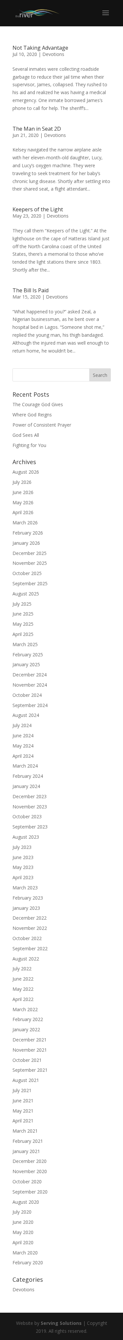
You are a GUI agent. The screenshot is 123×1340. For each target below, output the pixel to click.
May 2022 (22, 989)
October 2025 (27, 573)
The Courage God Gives (37, 404)
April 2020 (22, 1242)
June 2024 (22, 735)
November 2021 (29, 1050)
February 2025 (27, 654)
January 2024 (26, 786)
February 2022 (27, 1019)
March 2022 (25, 1009)
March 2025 (25, 644)
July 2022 (21, 968)
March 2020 (25, 1252)
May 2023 (22, 867)
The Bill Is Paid (30, 290)
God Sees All (25, 435)
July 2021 (21, 1090)
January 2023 (26, 908)
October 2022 (27, 938)
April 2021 (22, 1120)
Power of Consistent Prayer (41, 425)
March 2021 (25, 1131)
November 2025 (29, 563)
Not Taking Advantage (40, 47)
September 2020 (30, 1192)
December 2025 (29, 553)
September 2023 (30, 827)
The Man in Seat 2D (36, 128)
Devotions (53, 54)
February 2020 (27, 1262)
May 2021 (22, 1111)
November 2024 (29, 685)
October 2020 (27, 1181)
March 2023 (25, 887)
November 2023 (29, 806)
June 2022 (22, 979)
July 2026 (21, 482)
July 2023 (21, 847)
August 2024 (25, 715)
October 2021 (27, 1060)
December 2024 (29, 674)
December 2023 (29, 796)
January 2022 (26, 1029)
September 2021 (30, 1070)
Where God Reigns (32, 414)
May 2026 (22, 502)
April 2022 (22, 999)
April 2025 (22, 634)
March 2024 (25, 766)
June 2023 (22, 857)
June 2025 (22, 614)
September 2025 (30, 583)
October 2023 (27, 816)
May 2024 (22, 746)
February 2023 (27, 898)
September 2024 (30, 705)
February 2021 (27, 1141)
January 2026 (26, 543)
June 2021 (22, 1100)
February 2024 (27, 776)
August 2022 (25, 959)
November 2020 (29, 1171)
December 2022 (29, 918)
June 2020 (22, 1222)
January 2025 (26, 664)
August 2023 (25, 837)
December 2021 (29, 1040)
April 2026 (22, 512)
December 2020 (29, 1161)
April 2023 (22, 877)
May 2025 (22, 624)
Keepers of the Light (37, 209)
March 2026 (25, 522)
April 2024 (22, 756)
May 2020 (22, 1232)
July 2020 (21, 1212)
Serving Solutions (61, 1323)
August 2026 (25, 472)
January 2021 (26, 1151)
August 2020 (25, 1202)
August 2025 (25, 594)
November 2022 (29, 928)
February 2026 (27, 533)
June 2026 (22, 492)
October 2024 (27, 695)
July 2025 (21, 604)
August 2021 (25, 1080)
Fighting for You (29, 445)
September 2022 (30, 948)
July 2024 (21, 725)
